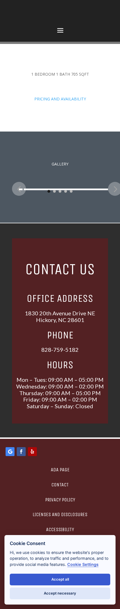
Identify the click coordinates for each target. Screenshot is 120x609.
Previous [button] (19, 189)
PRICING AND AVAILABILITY (60, 99)
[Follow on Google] (10, 451)
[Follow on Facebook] (21, 451)
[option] (63, 184)
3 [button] (60, 191)
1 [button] (48, 191)
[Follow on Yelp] (32, 451)
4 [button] (65, 191)
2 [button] (54, 191)
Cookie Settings (83, 564)
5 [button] (71, 191)
